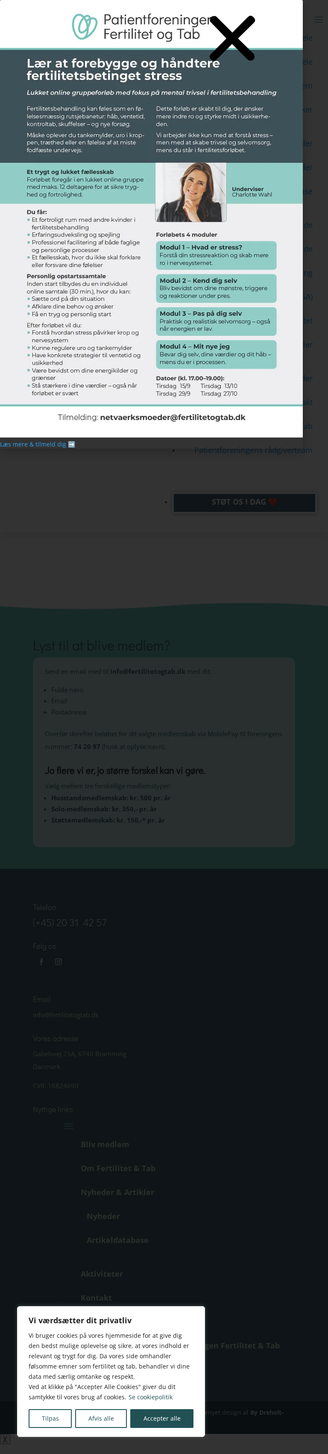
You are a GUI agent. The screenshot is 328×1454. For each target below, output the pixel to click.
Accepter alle (162, 1418)
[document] (164, 727)
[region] (111, 1371)
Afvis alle (101, 1418)
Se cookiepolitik (151, 1397)
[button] (232, 38)
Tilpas (50, 1418)
